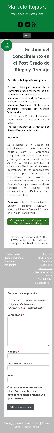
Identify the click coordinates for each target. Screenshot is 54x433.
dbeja (36, 426)
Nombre (13, 351)
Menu (27, 35)
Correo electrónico (20, 363)
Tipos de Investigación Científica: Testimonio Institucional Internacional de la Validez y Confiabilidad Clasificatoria (42, 268)
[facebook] (20, 24)
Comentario (16, 314)
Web (10, 375)
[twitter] (27, 24)
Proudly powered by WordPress (21, 423)
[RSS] (34, 24)
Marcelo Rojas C (27, 6)
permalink (42, 243)
